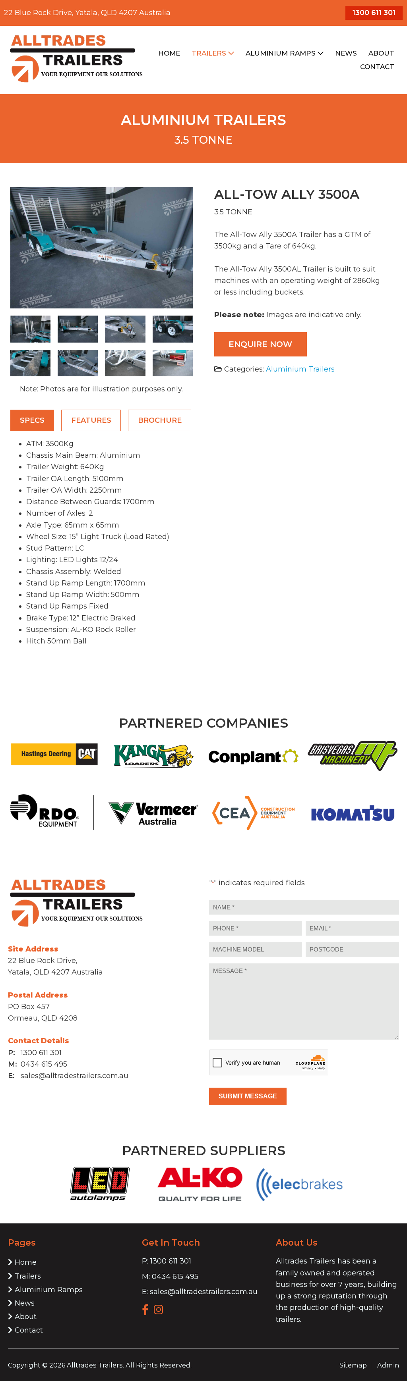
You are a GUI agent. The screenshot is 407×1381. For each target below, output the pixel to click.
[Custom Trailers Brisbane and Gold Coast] (76, 82)
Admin (388, 1365)
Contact (29, 1330)
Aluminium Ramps (49, 1289)
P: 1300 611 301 (166, 1261)
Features (91, 420)
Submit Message (248, 1096)
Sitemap (353, 1365)
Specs (32, 420)
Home (26, 1262)
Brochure (160, 420)
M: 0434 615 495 (170, 1276)
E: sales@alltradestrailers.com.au (200, 1291)
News (25, 1303)
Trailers (28, 1276)
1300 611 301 (374, 12)
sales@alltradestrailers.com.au (74, 1075)
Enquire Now (260, 344)
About (26, 1316)
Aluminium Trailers (300, 369)
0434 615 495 (44, 1064)
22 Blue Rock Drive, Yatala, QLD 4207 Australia (87, 12)
